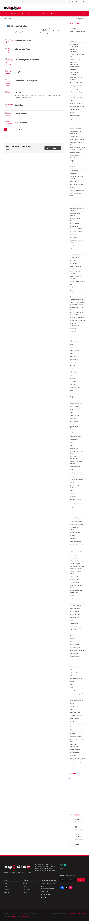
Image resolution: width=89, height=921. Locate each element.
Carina (71, 641)
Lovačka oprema (74, 415)
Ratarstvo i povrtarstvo (77, 317)
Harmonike (73, 381)
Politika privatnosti (46, 894)
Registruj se (53, 148)
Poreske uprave (74, 752)
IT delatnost (73, 41)
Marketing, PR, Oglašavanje (74, 50)
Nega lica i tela (74, 136)
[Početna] (12, 7)
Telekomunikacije (75, 749)
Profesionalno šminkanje (77, 660)
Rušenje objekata (75, 644)
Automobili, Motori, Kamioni (75, 219)
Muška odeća (73, 356)
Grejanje (72, 202)
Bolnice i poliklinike (75, 563)
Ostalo (72, 100)
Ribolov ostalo (74, 421)
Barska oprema (74, 433)
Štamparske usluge (75, 128)
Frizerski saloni (74, 653)
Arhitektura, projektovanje (74, 766)
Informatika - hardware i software (77, 78)
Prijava (18, 2)
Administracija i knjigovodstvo (74, 45)
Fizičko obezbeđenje (76, 521)
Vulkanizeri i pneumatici (76, 251)
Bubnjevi (72, 378)
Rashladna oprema (75, 430)
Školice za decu (74, 672)
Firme (5, 886)
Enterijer (72, 187)
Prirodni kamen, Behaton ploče (77, 740)
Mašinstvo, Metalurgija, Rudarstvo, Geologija (76, 93)
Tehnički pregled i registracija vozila (75, 247)
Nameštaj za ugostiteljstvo (74, 426)
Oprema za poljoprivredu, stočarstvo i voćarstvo (77, 303)
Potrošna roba (74, 439)
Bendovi (72, 409)
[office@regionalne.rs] (83, 2)
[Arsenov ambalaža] (71, 836)
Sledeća (21, 129)
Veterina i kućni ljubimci (76, 103)
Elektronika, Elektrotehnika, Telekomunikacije (75, 64)
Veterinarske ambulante (77, 650)
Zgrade (72, 296)
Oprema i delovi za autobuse (75, 277)
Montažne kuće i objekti (77, 184)
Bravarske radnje (75, 712)
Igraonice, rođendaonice (77, 666)
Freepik (14, 916)
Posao (71, 35)
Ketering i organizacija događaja (76, 452)
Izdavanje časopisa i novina (76, 504)
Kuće (71, 284)
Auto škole (73, 260)
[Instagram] (76, 2)
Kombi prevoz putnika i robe (76, 586)
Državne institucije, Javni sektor (77, 55)
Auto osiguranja (74, 234)
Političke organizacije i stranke (76, 726)
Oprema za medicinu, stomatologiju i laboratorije (76, 553)
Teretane (72, 476)
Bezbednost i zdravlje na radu (77, 514)
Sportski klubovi (74, 718)
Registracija (25, 2)
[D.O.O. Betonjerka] (9, 123)
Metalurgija (73, 733)
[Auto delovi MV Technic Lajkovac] (9, 82)
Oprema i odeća (74, 350)
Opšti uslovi (44, 891)
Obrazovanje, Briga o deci (76, 143)
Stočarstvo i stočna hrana (77, 320)
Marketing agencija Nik (23, 40)
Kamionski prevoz (75, 582)
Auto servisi (73, 263)
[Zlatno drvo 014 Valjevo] (9, 50)
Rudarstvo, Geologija (76, 736)
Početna (7, 2)
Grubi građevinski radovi (77, 190)
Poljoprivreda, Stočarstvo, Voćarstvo (76, 227)
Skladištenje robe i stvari (77, 599)
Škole (71, 675)
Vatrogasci (73, 755)
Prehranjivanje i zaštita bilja (76, 308)
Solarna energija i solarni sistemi (77, 209)
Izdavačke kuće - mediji (76, 83)
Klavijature (73, 397)
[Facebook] (69, 2)
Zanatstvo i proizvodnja (77, 106)
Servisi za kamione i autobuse (75, 272)
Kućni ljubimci (73, 173)
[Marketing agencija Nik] (9, 41)
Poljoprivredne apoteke (77, 694)
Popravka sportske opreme (75, 486)
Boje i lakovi (73, 199)
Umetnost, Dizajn (75, 109)
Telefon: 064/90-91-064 (48, 883)
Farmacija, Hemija (75, 59)
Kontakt (32, 2)
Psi (70, 335)
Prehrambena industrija (77, 152)
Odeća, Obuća (74, 170)
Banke (71, 632)
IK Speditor (78, 819)
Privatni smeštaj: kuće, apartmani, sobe (76, 592)
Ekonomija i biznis (75, 608)
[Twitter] (73, 2)
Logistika (72, 638)
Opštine (72, 684)
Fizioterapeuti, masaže (76, 479)
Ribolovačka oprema (76, 678)
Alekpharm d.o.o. (21, 72)
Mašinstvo (73, 730)
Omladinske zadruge (76, 762)
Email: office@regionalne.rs (47, 887)
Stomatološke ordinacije (77, 545)
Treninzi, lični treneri (76, 473)
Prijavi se (81, 880)
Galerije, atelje (74, 706)
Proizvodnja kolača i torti (77, 700)
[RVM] (71, 828)
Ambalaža (72, 442)
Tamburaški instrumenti (77, 394)
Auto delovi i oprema (76, 231)
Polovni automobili (75, 254)
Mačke (71, 338)
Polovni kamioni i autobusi (77, 281)
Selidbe (72, 596)
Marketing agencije (75, 500)
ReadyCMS (82, 913)
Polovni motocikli (74, 257)
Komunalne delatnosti (76, 691)
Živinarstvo (73, 328)
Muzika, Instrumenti (75, 167)
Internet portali (74, 611)
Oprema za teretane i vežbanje (76, 462)
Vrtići (71, 669)
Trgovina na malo (75, 119)
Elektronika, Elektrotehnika (74, 745)
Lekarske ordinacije (75, 541)
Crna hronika (7, 889)
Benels (77, 844)
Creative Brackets (21, 26)
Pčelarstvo (73, 332)
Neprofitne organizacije (77, 97)
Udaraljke (72, 384)
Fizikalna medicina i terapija (75, 572)
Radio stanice (74, 493)
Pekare (72, 697)
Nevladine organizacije (76, 715)
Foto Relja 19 (19, 105)
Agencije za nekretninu (76, 635)
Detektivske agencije (76, 518)
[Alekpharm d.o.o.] (9, 72)
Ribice (71, 344)
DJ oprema (73, 400)
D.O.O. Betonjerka (21, 122)
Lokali (71, 288)
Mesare (72, 703)
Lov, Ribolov (73, 164)
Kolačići (43, 897)
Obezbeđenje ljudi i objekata (75, 156)
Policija (72, 681)
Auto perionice (74, 237)
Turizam (72, 112)
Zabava (72, 620)
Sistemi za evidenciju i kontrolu (76, 528)
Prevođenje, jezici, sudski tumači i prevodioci (77, 148)
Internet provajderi (75, 614)
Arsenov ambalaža (78, 836)
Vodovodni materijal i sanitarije (76, 214)
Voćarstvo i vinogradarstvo (74, 324)
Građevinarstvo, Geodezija (74, 73)
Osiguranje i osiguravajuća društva (76, 628)
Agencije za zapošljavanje (77, 758)
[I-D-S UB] (9, 92)
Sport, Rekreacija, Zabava (77, 31)
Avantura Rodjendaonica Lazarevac (27, 59)
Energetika (73, 69)
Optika (71, 548)
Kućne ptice (73, 341)
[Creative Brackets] (9, 26)
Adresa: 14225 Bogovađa (48, 880)
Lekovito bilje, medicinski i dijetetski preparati (77, 567)
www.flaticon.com (25, 916)
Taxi (71, 602)
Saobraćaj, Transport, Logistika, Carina (76, 132)
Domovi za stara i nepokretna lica (75, 559)
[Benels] (71, 845)
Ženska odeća (74, 359)
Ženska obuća (74, 369)
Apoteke (72, 535)
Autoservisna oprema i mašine (76, 242)
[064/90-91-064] (80, 2)
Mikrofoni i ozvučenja (76, 403)
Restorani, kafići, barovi (76, 448)
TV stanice (73, 496)
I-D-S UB (18, 93)
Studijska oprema (75, 406)
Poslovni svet (74, 624)
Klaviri (71, 390)
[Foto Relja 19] (9, 105)
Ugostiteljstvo (74, 122)
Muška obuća (73, 366)
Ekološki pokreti (74, 722)
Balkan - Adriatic (20, 114)
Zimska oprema (74, 470)
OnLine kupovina (74, 617)
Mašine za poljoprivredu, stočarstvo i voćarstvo (77, 313)
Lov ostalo (73, 418)
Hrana (71, 347)
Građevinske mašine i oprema (76, 195)
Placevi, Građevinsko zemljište (76, 292)
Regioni (6, 883)
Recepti (6, 892)
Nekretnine (73, 28)
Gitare (71, 375)
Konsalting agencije (75, 89)
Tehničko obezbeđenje (76, 524)
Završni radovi (74, 181)
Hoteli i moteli (74, 576)
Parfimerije (73, 663)
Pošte (71, 687)
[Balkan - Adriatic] (9, 114)
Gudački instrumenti (75, 387)
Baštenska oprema (75, 436)
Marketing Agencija (72, 913)
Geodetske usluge (75, 647)
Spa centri (72, 482)
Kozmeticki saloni (75, 656)
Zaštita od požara (75, 532)
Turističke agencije (75, 605)
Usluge (72, 161)
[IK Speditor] (71, 820)
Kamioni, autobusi (75, 223)
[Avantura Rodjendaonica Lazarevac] (9, 61)
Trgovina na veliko (75, 115)
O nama (13, 2)
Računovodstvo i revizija (77, 139)
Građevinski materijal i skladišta (76, 177)
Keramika (72, 205)
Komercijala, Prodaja (76, 86)
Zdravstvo (73, 38)
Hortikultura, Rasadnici (76, 299)
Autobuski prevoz (75, 579)
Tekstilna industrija (75, 125)
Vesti (5, 880)
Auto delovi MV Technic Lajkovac (26, 80)
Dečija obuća (73, 372)
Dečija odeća (73, 363)
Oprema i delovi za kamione (75, 267)
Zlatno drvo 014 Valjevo (23, 49)
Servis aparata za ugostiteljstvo (75, 457)
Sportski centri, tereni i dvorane (76, 509)
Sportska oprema (75, 467)
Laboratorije (73, 538)
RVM (76, 827)
